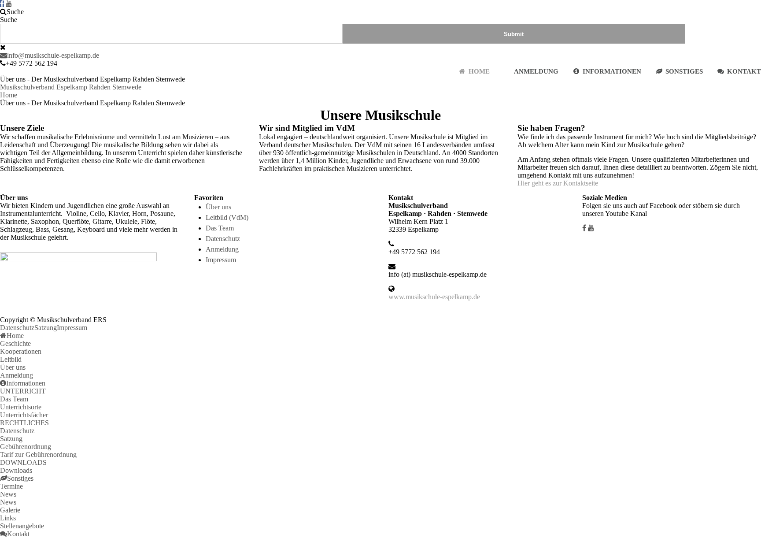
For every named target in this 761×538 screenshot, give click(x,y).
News (8, 494)
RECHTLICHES (24, 423)
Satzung (45, 327)
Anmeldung (536, 71)
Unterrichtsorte (20, 407)
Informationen (612, 71)
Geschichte (15, 343)
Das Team (220, 228)
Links (8, 518)
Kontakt (744, 71)
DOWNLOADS (23, 462)
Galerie (10, 510)
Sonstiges (684, 71)
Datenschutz (223, 238)
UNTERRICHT (23, 391)
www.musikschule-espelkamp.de (434, 297)
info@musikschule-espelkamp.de (53, 55)
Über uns (218, 207)
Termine (11, 486)
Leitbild (11, 359)
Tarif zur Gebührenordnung (38, 454)
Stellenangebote (22, 526)
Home (479, 71)
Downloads (16, 470)
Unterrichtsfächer (24, 415)
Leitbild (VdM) (227, 217)
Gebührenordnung (25, 446)
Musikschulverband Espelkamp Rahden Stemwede (70, 87)
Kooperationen (20, 351)
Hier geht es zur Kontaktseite (557, 183)
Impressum (221, 259)
